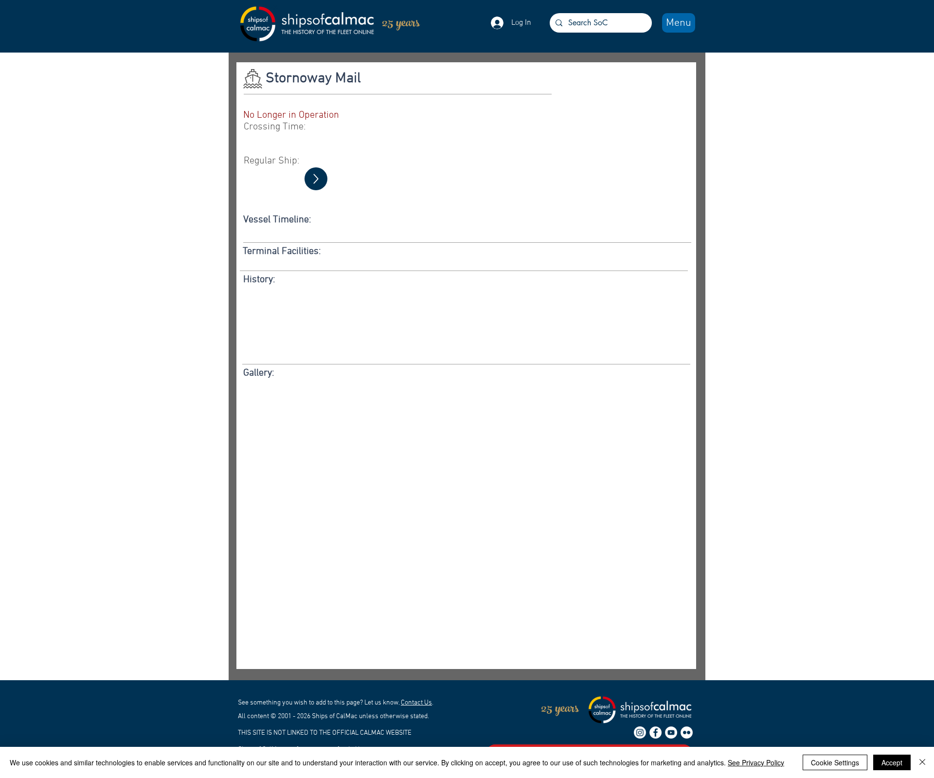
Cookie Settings (835, 762)
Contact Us (416, 703)
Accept (891, 762)
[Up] (316, 178)
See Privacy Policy (756, 762)
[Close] (922, 762)
